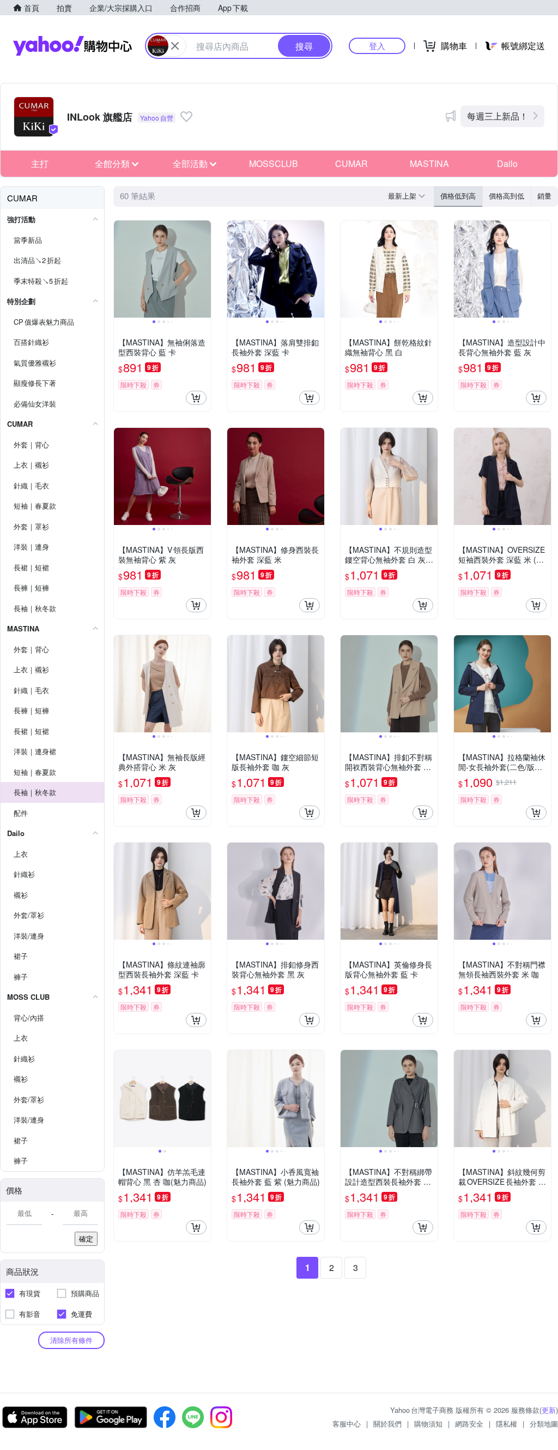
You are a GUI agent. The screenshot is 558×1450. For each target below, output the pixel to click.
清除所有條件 (71, 1340)
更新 (549, 1410)
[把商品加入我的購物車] (196, 398)
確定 (86, 1238)
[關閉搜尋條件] (174, 45)
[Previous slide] (121, 269)
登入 (377, 45)
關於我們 (387, 1423)
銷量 (544, 195)
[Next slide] (204, 269)
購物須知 (428, 1423)
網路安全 (469, 1423)
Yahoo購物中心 (72, 46)
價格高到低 (506, 195)
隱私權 (506, 1423)
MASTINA (429, 163)
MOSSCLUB (273, 163)
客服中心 (346, 1423)
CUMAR (351, 163)
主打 (39, 163)
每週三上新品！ (497, 116)
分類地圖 (544, 1423)
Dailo (507, 163)
